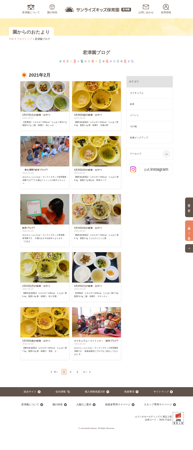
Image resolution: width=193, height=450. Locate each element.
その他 (133, 126)
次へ (85, 372)
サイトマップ (161, 391)
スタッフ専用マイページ (158, 404)
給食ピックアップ (139, 137)
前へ (56, 372)
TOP (11, 39)
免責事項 (129, 391)
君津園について (30, 404)
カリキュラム (137, 93)
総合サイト (30, 391)
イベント (134, 115)
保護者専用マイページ (117, 404)
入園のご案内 (83, 404)
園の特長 (58, 404)
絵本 (132, 104)
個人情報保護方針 (95, 391)
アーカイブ (135, 154)
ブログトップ (24, 39)
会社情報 (61, 391)
